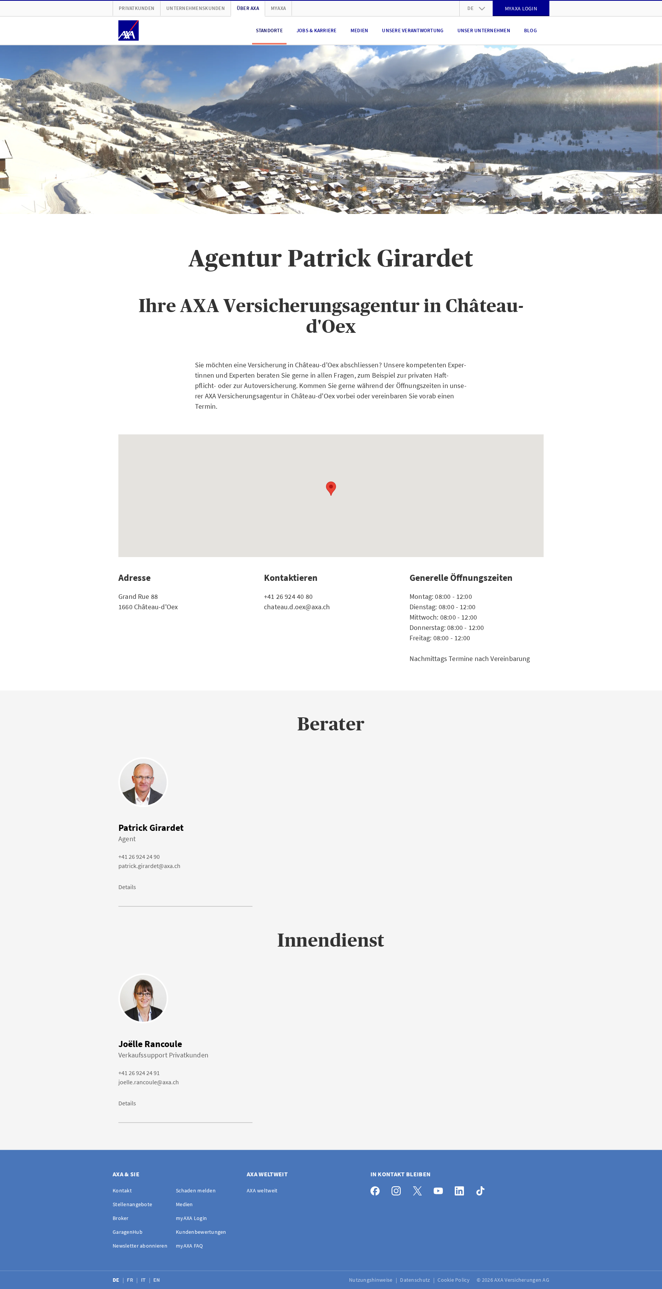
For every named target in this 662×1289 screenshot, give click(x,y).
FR (130, 1279)
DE (117, 1279)
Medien (360, 30)
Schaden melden (196, 1190)
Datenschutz (415, 1279)
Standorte (269, 30)
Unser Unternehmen (483, 30)
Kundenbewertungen (201, 1231)
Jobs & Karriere (317, 30)
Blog (530, 30)
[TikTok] (482, 1189)
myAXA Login (191, 1218)
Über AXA (248, 8)
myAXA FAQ (189, 1245)
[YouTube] (440, 1189)
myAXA (278, 8)
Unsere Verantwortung (412, 30)
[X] (419, 1189)
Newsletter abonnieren (140, 1245)
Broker (121, 1218)
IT (144, 1279)
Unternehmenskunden (195, 8)
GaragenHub (128, 1231)
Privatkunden (136, 8)
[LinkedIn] (461, 1189)
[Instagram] (398, 1189)
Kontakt (122, 1190)
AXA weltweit (262, 1190)
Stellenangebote (132, 1204)
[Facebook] (377, 1189)
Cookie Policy (454, 1279)
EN (157, 1279)
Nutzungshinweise (371, 1279)
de (470, 8)
